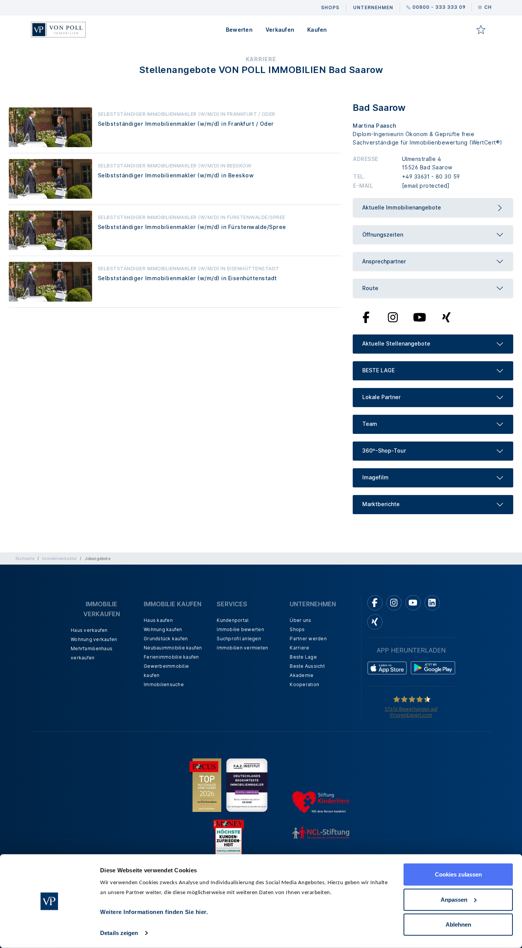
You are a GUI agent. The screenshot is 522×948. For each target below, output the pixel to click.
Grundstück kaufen (166, 638)
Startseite (24, 558)
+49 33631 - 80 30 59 (431, 176)
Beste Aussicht (307, 666)
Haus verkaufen (89, 630)
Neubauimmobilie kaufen (173, 648)
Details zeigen (119, 933)
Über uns (300, 620)
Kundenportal (232, 620)
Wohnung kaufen (163, 629)
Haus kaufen (158, 620)
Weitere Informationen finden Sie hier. (154, 912)
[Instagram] (393, 316)
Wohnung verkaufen (94, 639)
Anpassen (454, 899)
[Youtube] (419, 316)
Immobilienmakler (59, 558)
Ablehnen (458, 924)
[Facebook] (366, 316)
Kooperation (304, 684)
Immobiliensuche (164, 684)
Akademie (301, 675)
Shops (297, 629)
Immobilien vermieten (242, 648)
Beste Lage (303, 657)
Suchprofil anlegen (239, 638)
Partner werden (308, 638)
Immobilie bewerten (240, 629)
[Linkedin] (432, 602)
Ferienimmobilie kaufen (171, 657)
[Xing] (446, 316)
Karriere (299, 648)
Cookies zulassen (458, 874)
